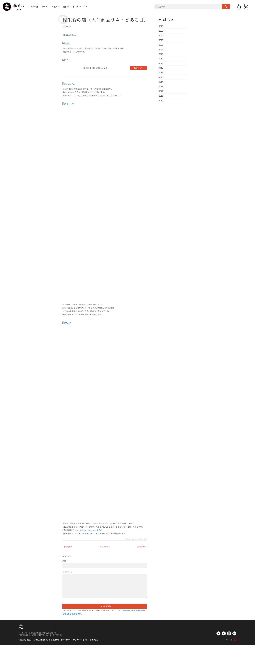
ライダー (55, 6)
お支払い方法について (42, 640)
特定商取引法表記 (25, 640)
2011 (161, 96)
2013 (161, 86)
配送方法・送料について (61, 640)
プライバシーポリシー (81, 640)
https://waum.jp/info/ (91, 530)
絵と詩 (66, 6)
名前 (64, 561)
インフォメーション (81, 6)
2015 (161, 77)
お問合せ (95, 640)
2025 (161, 31)
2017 (161, 68)
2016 (161, 73)
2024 (161, 35)
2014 (161, 82)
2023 (161, 40)
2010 (161, 100)
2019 (161, 59)
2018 (161, 63)
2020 (161, 54)
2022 (161, 45)
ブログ (45, 6)
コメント (67, 572)
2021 (161, 49)
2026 (161, 26)
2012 (161, 91)
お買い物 (34, 6)
